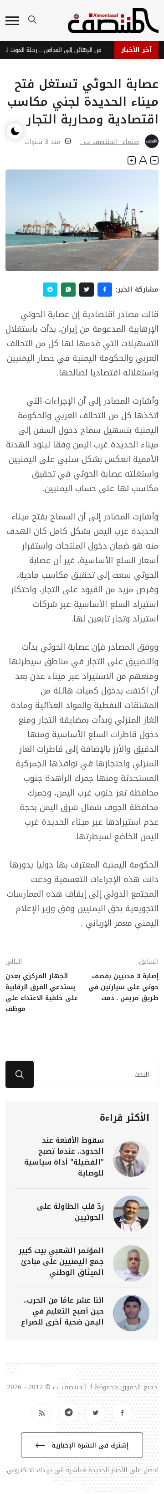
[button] (12, 20)
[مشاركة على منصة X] (86, 289)
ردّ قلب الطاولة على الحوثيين (70, 1211)
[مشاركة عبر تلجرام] (50, 289)
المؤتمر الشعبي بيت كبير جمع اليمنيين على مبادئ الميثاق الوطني (61, 1261)
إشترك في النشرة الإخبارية (88, 1445)
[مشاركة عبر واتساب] (68, 289)
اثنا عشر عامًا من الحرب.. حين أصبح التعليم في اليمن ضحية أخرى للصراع (62, 1311)
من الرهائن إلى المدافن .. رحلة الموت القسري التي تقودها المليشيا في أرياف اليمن (54, 50)
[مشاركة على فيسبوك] (104, 289)
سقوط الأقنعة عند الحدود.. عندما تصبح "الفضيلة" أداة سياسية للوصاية (64, 1156)
